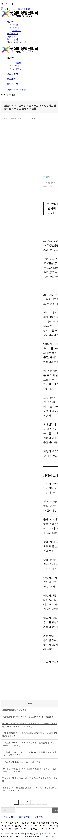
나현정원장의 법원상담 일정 (14, 710)
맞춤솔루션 (12, 33)
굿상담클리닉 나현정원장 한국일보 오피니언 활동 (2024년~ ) (28, 717)
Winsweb (49, 836)
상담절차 (16, 24)
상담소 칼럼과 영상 (16, 42)
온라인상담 (12, 39)
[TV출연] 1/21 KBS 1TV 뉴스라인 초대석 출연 (22, 762)
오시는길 (16, 30)
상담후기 (11, 36)
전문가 (15, 27)
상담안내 (11, 22)
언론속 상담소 (8, 817)
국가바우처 (24, 817)
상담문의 (38, 817)
